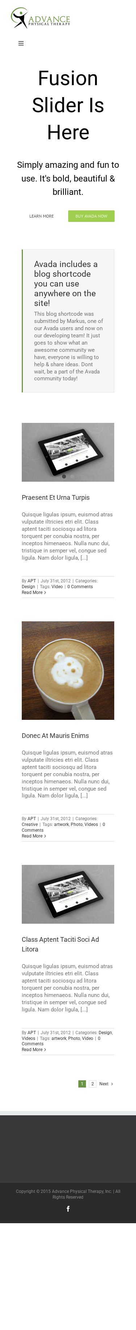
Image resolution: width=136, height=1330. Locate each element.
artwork (61, 824)
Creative (30, 824)
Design (28, 586)
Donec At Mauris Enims (55, 735)
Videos (91, 824)
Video (57, 586)
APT (32, 580)
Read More (32, 592)
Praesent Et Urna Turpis (56, 497)
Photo (77, 824)
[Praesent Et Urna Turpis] (68, 452)
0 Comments (80, 586)
